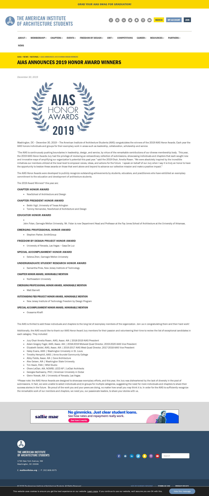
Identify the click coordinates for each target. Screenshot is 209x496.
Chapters (55, 37)
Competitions (125, 37)
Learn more (92, 491)
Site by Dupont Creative (142, 486)
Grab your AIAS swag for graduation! (104, 4)
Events (70, 37)
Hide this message (182, 491)
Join (187, 19)
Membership (38, 37)
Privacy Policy (182, 486)
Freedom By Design (91, 37)
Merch (158, 19)
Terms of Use (164, 486)
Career (141, 37)
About (21, 37)
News (21, 45)
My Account (174, 19)
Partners (173, 37)
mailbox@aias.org (28, 470)
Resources (156, 37)
